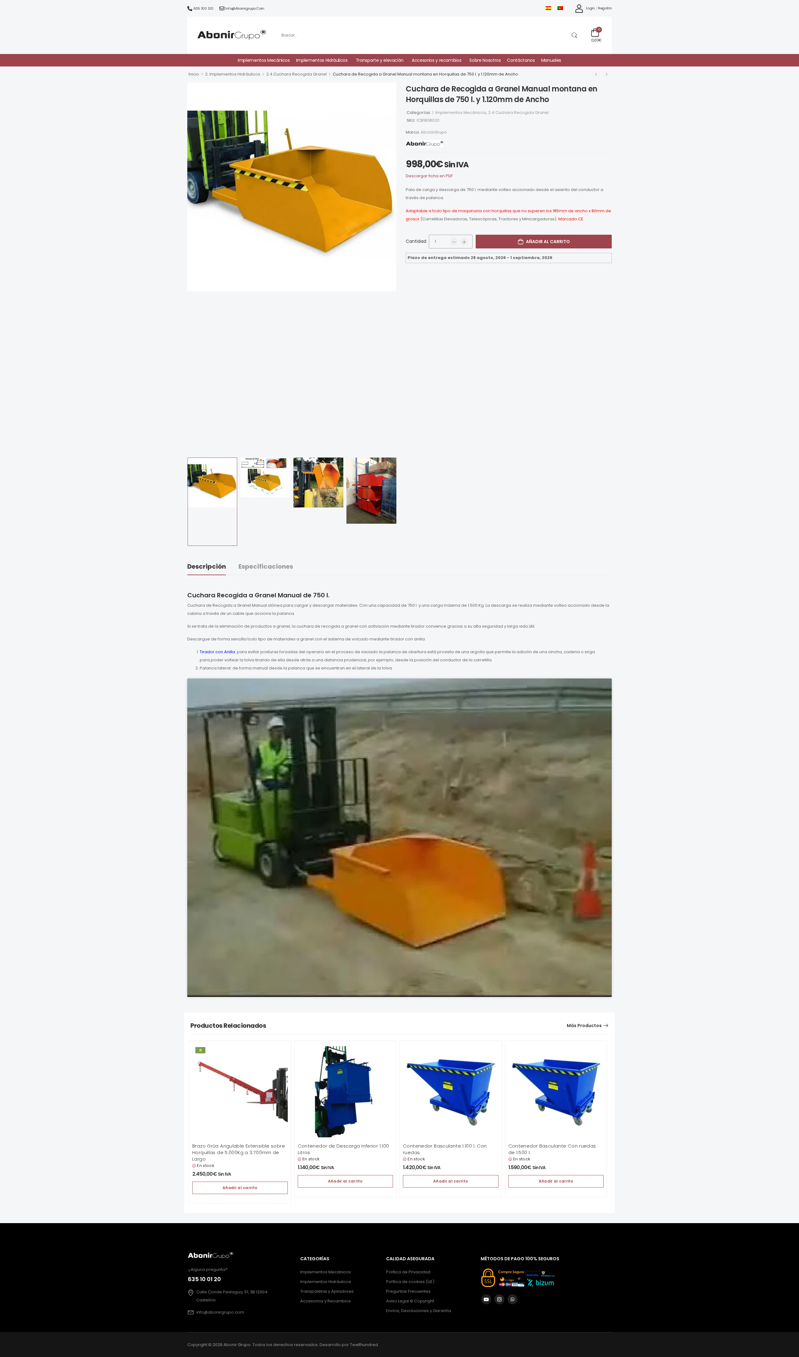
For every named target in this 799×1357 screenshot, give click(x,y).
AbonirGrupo (434, 132)
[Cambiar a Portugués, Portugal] (560, 8)
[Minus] (454, 241)
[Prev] (596, 74)
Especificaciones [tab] (265, 566)
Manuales (551, 60)
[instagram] (499, 1299)
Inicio (194, 74)
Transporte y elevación (380, 60)
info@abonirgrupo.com (244, 8)
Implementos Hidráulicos (322, 60)
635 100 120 (203, 8)
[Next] (606, 74)
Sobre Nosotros (485, 60)
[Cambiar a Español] (548, 8)
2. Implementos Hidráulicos (232, 74)
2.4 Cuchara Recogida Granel (296, 74)
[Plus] (464, 241)
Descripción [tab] (206, 566)
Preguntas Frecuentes (408, 1291)
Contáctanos (521, 60)
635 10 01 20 (204, 1279)
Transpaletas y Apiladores (327, 1291)
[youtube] (486, 1299)
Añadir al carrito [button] (240, 1187)
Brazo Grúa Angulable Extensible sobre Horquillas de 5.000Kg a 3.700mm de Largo (238, 1152)
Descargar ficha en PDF (429, 176)
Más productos (584, 1025)
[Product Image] (291, 186)
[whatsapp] (512, 1299)
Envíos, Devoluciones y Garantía (418, 1311)
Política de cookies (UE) (410, 1282)
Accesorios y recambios (436, 60)
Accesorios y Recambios (325, 1301)
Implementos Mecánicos (264, 60)
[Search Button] (574, 35)
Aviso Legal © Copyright (410, 1301)
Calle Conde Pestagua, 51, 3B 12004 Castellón (231, 1296)
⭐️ (200, 1050)
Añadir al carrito (548, 241)
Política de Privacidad (408, 1272)
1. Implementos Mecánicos (459, 112)
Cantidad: (416, 241)
